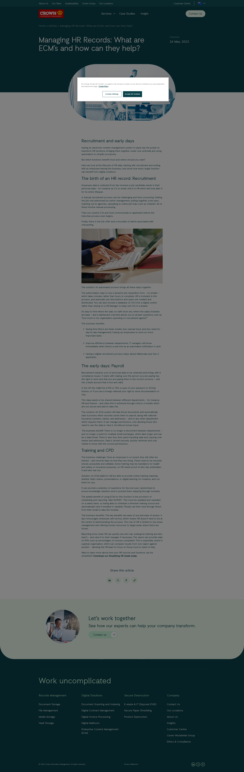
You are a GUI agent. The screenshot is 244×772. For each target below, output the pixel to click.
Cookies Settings (111, 94)
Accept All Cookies (132, 94)
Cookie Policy (103, 86)
